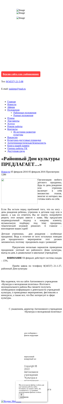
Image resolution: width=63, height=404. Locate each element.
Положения (13, 110)
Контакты (12, 129)
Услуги (11, 123)
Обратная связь (32, 325)
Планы (11, 118)
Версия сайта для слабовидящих (21, 74)
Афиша (11, 107)
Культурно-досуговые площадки (24, 140)
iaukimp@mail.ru (17, 89)
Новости (11, 104)
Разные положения (23, 115)
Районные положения (24, 112)
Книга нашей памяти (18, 145)
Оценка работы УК (17, 148)
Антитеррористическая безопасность (26, 143)
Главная (11, 101)
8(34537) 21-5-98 (14, 81)
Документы (13, 121)
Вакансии (12, 137)
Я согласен (22, 396)
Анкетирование (38, 343)
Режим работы (14, 126)
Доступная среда (16, 151)
